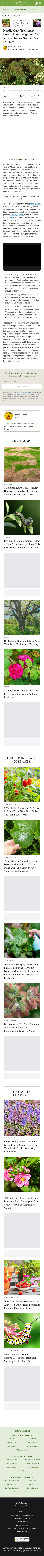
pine (36, 217)
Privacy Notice (19, 394)
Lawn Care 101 (32, 1484)
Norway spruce (16, 215)
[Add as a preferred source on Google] (22, 1539)
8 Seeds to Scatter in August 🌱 (25, 9)
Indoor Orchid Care (11, 1463)
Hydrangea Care (12, 1459)
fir (7, 220)
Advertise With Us (32, 1442)
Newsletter (37, 96)
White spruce (8, 217)
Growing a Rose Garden (32, 1463)
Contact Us (32, 1438)
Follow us (25, 96)
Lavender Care (11, 1467)
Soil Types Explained (11, 1488)
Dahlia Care (22, 1471)
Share (8, 96)
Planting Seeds (32, 1480)
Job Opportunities (32, 1446)
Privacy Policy (22, 1522)
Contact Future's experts (22, 1515)
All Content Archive (22, 1450)
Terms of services (26, 392)
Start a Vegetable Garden (22, 1492)
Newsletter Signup (11, 1442)
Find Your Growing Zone (11, 1480)
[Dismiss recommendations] (41, 16)
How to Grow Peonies (32, 1467)
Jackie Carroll (16, 47)
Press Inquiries (11, 1446)
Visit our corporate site (34, 1548)
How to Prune (11, 1484)
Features (35, 49)
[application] (22, 255)
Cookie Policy (22, 1525)
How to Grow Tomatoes (32, 1459)
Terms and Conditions (22, 1518)
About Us (11, 1438)
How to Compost (32, 1488)
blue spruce (35, 204)
